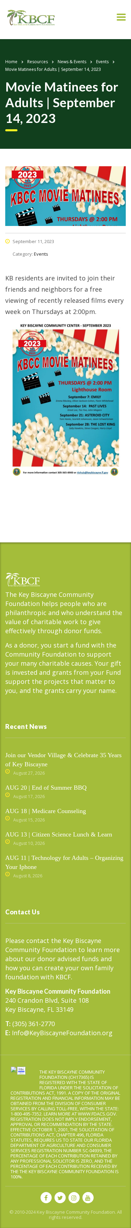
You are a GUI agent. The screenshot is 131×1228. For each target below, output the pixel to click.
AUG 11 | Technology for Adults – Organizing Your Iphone (64, 862)
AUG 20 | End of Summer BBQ (46, 787)
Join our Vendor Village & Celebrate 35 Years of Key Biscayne (63, 760)
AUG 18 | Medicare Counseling (45, 810)
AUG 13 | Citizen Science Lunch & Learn (58, 834)
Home (11, 62)
